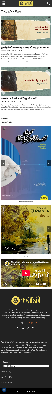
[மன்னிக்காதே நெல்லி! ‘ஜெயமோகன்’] (26, 81)
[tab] (20, 201)
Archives (4, 118)
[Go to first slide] (49, 229)
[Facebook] (18, 328)
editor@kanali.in (33, 323)
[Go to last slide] (3, 163)
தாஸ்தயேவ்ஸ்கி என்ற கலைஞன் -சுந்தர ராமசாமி (25, 47)
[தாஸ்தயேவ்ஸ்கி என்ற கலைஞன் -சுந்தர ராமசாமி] (26, 30)
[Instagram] (23, 328)
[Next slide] (49, 163)
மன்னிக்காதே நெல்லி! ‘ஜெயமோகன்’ (19, 98)
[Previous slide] (3, 229)
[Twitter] (28, 328)
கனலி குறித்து (7, 377)
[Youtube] (33, 328)
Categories (6, 362)
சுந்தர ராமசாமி (5, 51)
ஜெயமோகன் (5, 101)
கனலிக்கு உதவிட (8, 382)
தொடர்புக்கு (6, 371)
